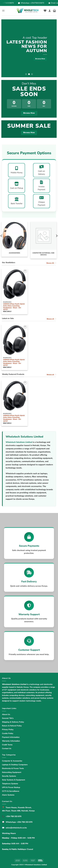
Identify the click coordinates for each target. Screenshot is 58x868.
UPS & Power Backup (11, 787)
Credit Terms (7, 745)
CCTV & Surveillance (10, 791)
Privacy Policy (7, 729)
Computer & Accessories (12, 761)
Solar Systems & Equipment (13, 780)
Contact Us (6, 748)
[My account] (49, 11)
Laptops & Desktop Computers (15, 764)
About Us (6, 714)
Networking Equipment (11, 772)
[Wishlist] (45, 11)
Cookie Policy (7, 733)
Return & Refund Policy (12, 726)
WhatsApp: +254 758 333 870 (19, 822)
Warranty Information (11, 741)
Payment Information (11, 737)
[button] (3, 10)
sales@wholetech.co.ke (16, 827)
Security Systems (9, 776)
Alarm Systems (8, 795)
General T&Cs (7, 718)
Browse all (50, 319)
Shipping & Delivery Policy (13, 722)
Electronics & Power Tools (13, 768)
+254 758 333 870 (13, 816)
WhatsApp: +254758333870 (31, 3)
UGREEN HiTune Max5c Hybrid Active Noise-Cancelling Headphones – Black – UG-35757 (14, 307)
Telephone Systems (10, 783)
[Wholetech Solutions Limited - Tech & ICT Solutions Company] (28, 10)
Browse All (50, 263)
